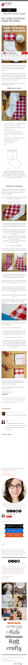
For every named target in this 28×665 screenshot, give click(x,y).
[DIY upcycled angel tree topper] (8, 588)
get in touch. (20, 573)
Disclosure (22, 657)
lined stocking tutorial (20, 400)
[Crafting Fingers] (6, 4)
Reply (23, 412)
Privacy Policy (4, 659)
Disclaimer (18, 657)
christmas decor (7, 397)
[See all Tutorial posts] (14, 530)
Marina (7, 412)
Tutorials (13, 23)
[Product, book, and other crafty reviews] (14, 535)
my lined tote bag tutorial (13, 190)
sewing (3, 402)
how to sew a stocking (6, 400)
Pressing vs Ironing (6, 327)
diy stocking (7, 399)
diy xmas (12, 399)
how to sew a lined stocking (19, 399)
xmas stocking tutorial (14, 402)
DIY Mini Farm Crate (6, 473)
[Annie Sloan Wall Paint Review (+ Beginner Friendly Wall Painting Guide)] (20, 601)
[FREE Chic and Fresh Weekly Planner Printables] (8, 601)
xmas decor (7, 402)
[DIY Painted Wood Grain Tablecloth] (20, 614)
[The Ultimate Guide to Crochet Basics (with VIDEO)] (8, 614)
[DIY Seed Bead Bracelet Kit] (20, 588)
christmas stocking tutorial (15, 397)
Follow (3, 544)
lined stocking (13, 400)
